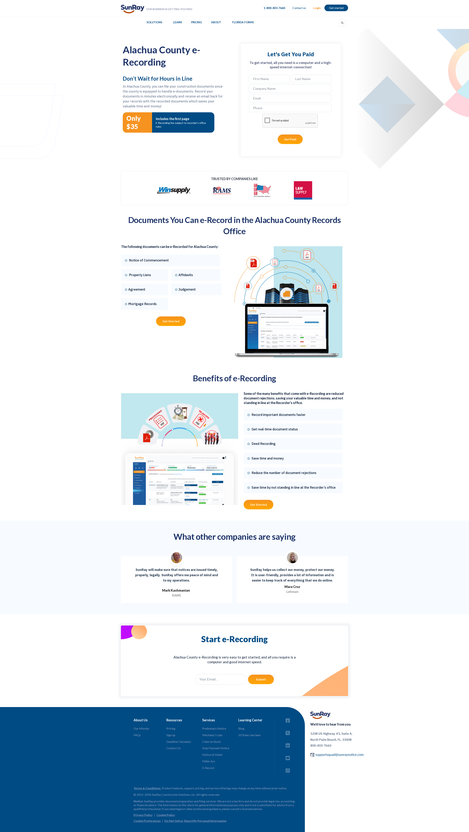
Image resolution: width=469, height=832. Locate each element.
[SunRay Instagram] (288, 769)
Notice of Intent (212, 754)
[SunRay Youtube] (288, 757)
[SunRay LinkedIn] (288, 744)
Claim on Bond (211, 741)
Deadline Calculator (178, 741)
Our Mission (141, 728)
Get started (336, 8)
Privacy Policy (143, 815)
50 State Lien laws (249, 735)
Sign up (170, 735)
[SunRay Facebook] (288, 719)
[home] (132, 9)
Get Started (171, 321)
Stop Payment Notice (215, 748)
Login (317, 8)
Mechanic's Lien (212, 735)
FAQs (137, 735)
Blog (241, 728)
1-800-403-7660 (274, 8)
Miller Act (208, 761)
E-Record (208, 768)
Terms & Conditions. (147, 788)
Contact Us (173, 748)
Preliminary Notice (214, 728)
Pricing (196, 22)
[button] (154, 23)
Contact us (299, 8)
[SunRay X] (288, 732)
